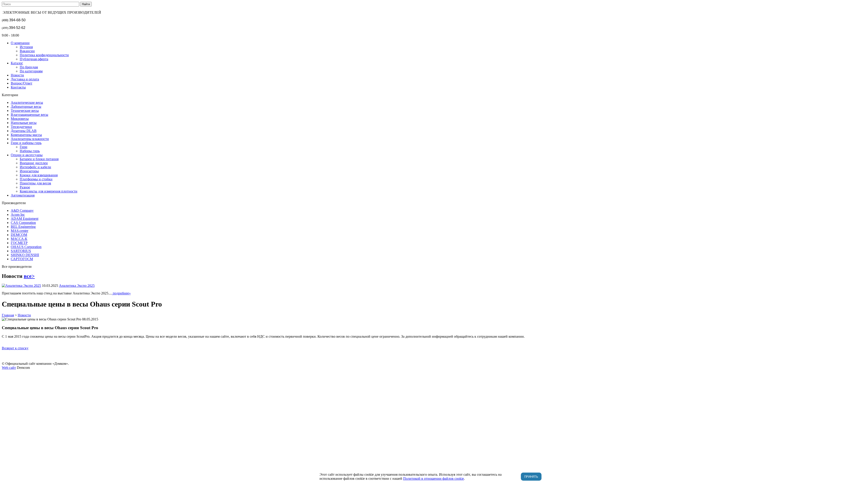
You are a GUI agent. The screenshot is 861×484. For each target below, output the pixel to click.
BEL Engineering (23, 227)
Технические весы (25, 110)
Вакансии (27, 51)
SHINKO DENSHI (25, 255)
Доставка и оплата (25, 79)
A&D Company (22, 210)
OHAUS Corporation (26, 247)
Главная (8, 315)
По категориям (31, 71)
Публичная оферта (34, 59)
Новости (17, 75)
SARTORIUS (21, 251)
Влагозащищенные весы (29, 115)
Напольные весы (24, 123)
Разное (25, 187)
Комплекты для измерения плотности (48, 191)
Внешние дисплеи (34, 163)
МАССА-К (19, 239)
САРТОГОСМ (22, 259)
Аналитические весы (27, 102)
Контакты (18, 87)
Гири (23, 147)
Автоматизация (23, 195)
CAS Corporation (23, 223)
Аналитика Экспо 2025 (77, 285)
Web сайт (9, 367)
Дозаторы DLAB (24, 131)
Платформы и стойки (36, 179)
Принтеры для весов (35, 183)
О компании (20, 43)
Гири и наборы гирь (26, 143)
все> (29, 276)
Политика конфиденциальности (44, 55)
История (26, 47)
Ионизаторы (29, 171)
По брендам (29, 67)
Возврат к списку (15, 348)
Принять (531, 476)
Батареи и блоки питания (39, 159)
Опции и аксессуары (27, 155)
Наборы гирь (30, 151)
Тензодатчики (21, 127)
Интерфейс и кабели (35, 167)
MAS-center (19, 231)
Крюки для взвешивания (39, 175)
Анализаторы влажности (30, 139)
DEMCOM (19, 235)
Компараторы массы (26, 135)
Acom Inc (18, 214)
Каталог (17, 63)
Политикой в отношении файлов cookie (433, 478)
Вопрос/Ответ (21, 83)
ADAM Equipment (24, 218)
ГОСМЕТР (19, 243)
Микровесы (20, 119)
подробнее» (121, 293)
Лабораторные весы (26, 106)
